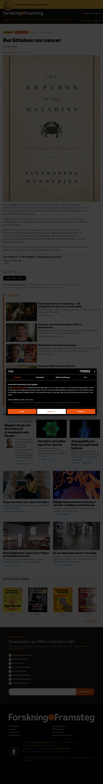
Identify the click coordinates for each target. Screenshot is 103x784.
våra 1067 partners (20, 387)
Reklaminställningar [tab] (63, 377)
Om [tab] (85, 377)
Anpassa (50, 411)
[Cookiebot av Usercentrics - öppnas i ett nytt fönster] (81, 371)
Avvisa (22, 411)
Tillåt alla (81, 411)
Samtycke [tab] (17, 377)
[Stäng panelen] (94, 371)
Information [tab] (40, 377)
